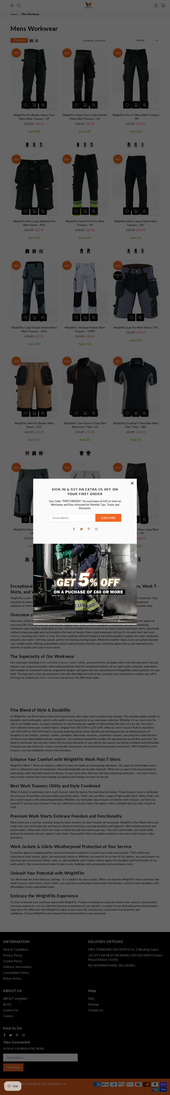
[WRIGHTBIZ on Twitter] (81, 528)
